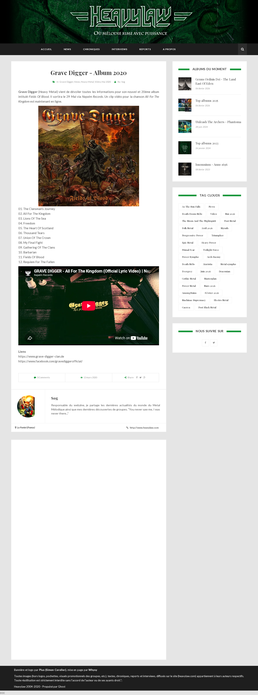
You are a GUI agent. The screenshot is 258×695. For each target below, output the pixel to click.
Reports (145, 49)
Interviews (119, 49)
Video (98, 81)
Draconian (224, 271)
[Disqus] (88, 497)
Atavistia (207, 264)
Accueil (46, 49)
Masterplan (210, 278)
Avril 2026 (207, 228)
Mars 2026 (209, 285)
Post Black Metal (207, 307)
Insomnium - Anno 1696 (212, 164)
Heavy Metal (87, 81)
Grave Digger (66, 81)
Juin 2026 (206, 271)
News (67, 49)
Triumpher (217, 235)
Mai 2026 (230, 213)
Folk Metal (187, 228)
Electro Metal (221, 300)
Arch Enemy (214, 256)
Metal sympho (228, 264)
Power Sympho (190, 256)
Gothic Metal (189, 278)
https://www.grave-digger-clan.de (41, 356)
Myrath (224, 228)
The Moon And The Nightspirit (199, 220)
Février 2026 (212, 292)
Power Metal (189, 285)
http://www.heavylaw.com (144, 427)
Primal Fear (188, 249)
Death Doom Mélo (192, 213)
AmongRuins (189, 292)
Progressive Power (192, 235)
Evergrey (187, 271)
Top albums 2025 (207, 101)
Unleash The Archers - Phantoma (218, 122)
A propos (169, 49)
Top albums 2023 (207, 143)
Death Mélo (188, 264)
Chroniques (91, 49)
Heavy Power (209, 242)
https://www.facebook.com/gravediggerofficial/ (50, 361)
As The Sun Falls (191, 206)
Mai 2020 (106, 81)
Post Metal (230, 220)
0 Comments (43, 377)
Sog (123, 81)
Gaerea (186, 307)
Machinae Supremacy (194, 300)
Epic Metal (187, 242)
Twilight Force (211, 249)
